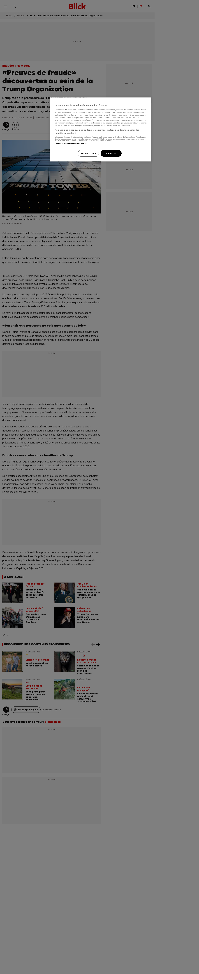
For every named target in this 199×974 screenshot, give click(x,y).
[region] (100, 129)
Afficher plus (88, 153)
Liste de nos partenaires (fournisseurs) (71, 143)
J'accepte (111, 153)
